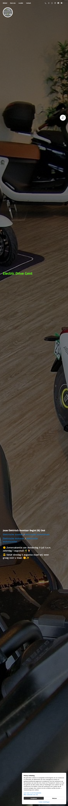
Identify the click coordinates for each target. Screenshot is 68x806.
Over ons (13, 3)
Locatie (21, 3)
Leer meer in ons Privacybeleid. (32, 793)
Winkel (5, 3)
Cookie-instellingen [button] (44, 802)
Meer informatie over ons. (31, 794)
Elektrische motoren (13, 538)
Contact (28, 3)
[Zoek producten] (62, 117)
